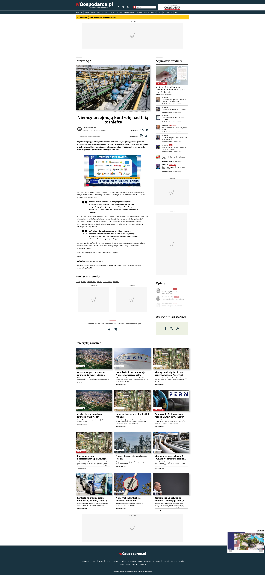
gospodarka (91, 281)
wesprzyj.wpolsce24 (84, 268)
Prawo (98, 12)
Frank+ (159, 12)
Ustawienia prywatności (145, 571)
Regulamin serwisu (118, 571)
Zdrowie (153, 12)
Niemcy (99, 281)
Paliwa (112, 12)
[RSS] (128, 7)
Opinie (176, 12)
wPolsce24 (112, 265)
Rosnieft (116, 281)
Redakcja (143, 564)
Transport (105, 12)
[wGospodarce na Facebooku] (118, 7)
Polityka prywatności (131, 571)
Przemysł (146, 12)
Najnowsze (79, 12)
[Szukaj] (134, 7)
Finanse (86, 12)
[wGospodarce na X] (123, 7)
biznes (78, 281)
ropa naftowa (107, 281)
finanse (83, 281)
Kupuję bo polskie (129, 12)
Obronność (119, 12)
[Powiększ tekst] (141, 136)
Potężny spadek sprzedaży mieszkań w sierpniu (101, 253)
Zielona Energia (167, 12)
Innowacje (139, 12)
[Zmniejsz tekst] (146, 136)
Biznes (93, 12)
